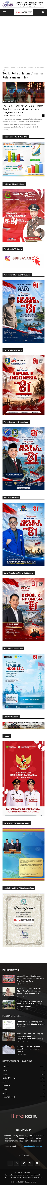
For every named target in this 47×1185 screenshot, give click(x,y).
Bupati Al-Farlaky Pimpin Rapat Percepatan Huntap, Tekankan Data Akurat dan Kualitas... (30, 978)
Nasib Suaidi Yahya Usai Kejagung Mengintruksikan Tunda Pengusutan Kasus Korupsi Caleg (30, 1036)
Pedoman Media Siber (13, 1177)
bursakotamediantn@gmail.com (29, 1146)
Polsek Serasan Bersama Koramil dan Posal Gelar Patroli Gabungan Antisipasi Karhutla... (29, 1003)
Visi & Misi (18, 1172)
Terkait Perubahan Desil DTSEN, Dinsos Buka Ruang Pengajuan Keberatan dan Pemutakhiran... (29, 991)
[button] (4, 12)
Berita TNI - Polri (8, 101)
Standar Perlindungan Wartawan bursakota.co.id (22, 1175)
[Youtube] (37, 1163)
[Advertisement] (23, 40)
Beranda (6, 68)
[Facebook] (10, 1163)
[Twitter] (16, 1163)
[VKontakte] (30, 1163)
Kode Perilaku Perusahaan (32, 1177)
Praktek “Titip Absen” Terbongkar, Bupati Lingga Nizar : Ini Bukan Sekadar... (29, 1048)
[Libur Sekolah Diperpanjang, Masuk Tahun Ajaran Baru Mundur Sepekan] (9, 1024)
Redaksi (6, 115)
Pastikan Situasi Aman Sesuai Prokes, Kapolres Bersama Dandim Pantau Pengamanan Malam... (23, 109)
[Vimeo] (23, 1163)
